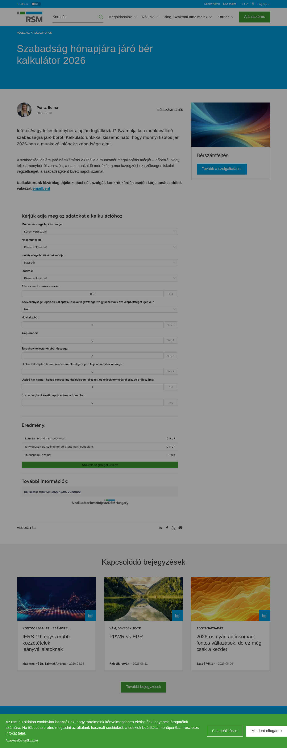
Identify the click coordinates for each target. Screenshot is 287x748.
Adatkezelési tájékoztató (22, 740)
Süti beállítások (225, 731)
